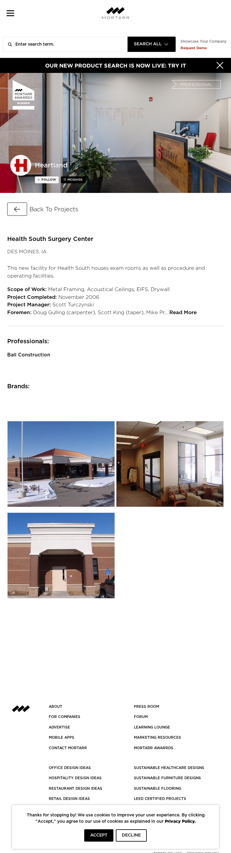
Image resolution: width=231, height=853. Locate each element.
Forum (141, 717)
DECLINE (131, 835)
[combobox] (152, 44)
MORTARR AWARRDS (153, 748)
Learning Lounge (152, 727)
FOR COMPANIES (64, 717)
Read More (183, 312)
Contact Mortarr (68, 748)
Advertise (59, 727)
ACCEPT (98, 835)
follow (48, 179)
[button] (10, 13)
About (55, 706)
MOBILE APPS (61, 737)
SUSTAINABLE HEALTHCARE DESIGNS (169, 768)
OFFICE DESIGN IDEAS (70, 768)
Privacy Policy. (180, 821)
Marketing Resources (157, 737)
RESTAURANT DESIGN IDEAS (75, 788)
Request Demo (193, 48)
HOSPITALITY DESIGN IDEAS (75, 778)
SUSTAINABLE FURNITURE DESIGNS (167, 778)
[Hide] (219, 65)
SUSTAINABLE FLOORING (157, 788)
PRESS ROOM (146, 706)
